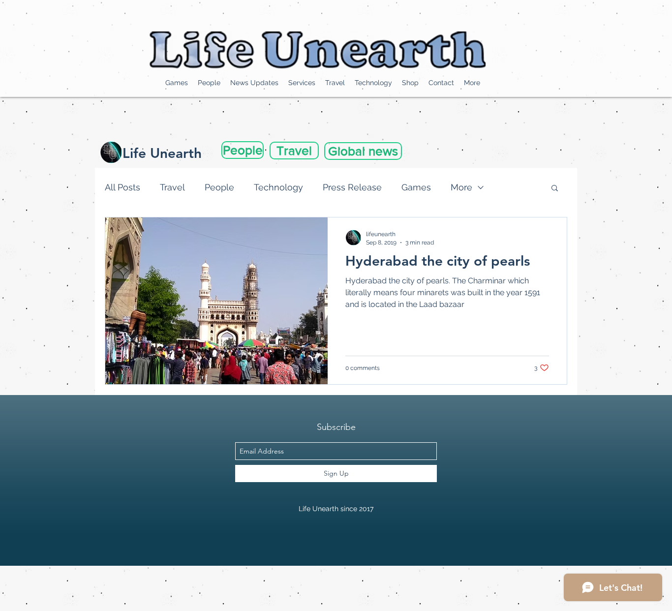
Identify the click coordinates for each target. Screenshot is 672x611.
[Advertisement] (179, 588)
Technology (278, 187)
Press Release (352, 187)
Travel (172, 187)
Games (416, 187)
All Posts (122, 187)
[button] (554, 188)
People (219, 187)
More (461, 187)
